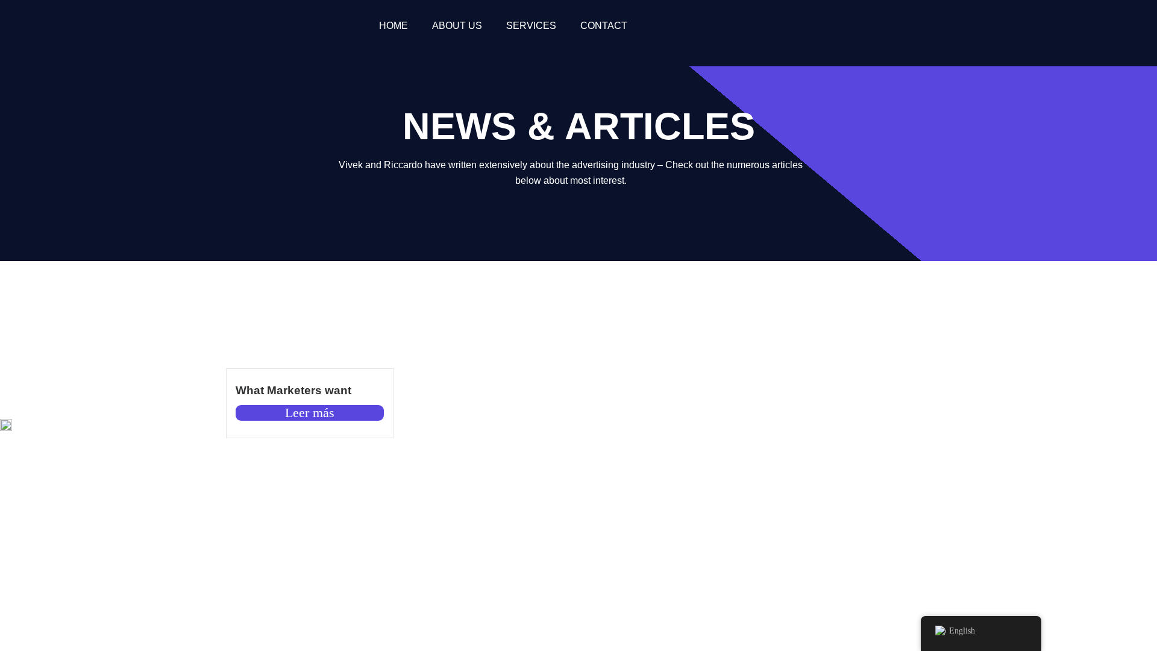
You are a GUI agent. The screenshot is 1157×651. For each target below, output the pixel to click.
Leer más (309, 412)
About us (457, 25)
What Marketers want (293, 390)
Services (531, 25)
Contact (603, 25)
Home (393, 25)
